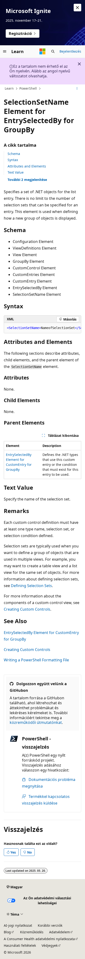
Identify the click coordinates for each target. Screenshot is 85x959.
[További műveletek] (77, 88)
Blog (7, 932)
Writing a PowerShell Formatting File (36, 660)
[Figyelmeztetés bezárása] (77, 7)
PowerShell (28, 88)
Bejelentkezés (70, 51)
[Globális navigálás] (4, 51)
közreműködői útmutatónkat (36, 722)
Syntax (13, 160)
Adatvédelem (59, 932)
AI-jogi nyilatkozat (18, 925)
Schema (14, 153)
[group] (42, 328)
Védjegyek (50, 945)
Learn (9, 88)
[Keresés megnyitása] (53, 51)
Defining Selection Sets (31, 585)
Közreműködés (31, 932)
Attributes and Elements (27, 166)
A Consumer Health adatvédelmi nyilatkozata (39, 939)
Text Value (16, 172)
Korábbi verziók (50, 925)
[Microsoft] (42, 51)
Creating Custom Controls (27, 609)
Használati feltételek (20, 945)
